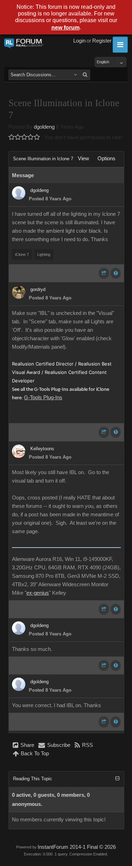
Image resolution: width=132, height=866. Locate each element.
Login (79, 41)
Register (102, 41)
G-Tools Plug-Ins (43, 397)
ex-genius (37, 593)
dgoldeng (44, 127)
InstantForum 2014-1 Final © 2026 (77, 847)
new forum (65, 28)
